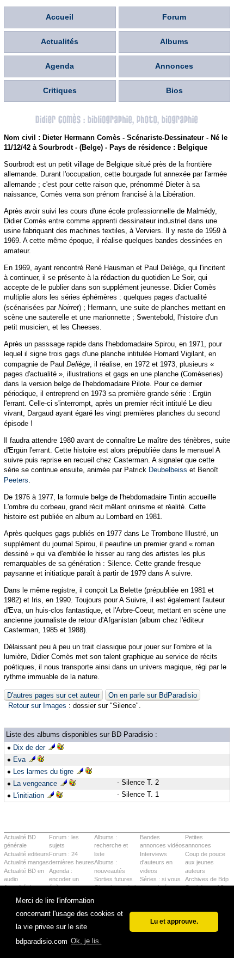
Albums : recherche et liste (111, 845)
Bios (174, 90)
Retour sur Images (37, 705)
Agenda (59, 66)
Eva (19, 759)
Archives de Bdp (207, 879)
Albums (174, 41)
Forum (174, 17)
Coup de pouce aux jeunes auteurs (205, 862)
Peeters (16, 480)
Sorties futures (113, 879)
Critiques (60, 90)
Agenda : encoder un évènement (64, 879)
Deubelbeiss (168, 470)
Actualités (59, 41)
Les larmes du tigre (43, 771)
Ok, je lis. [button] (86, 941)
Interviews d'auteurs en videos (156, 862)
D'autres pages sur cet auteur (53, 695)
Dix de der (29, 747)
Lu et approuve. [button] (174, 921)
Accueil (59, 17)
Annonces (174, 66)
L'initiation (28, 795)
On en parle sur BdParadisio (152, 695)
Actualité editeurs (26, 854)
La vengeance (35, 783)
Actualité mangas (26, 862)
